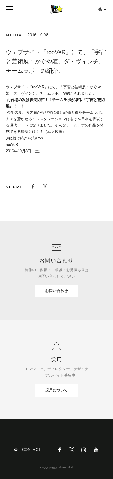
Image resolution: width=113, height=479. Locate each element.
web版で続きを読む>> (24, 138)
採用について (56, 390)
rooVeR (12, 144)
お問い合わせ (56, 291)
